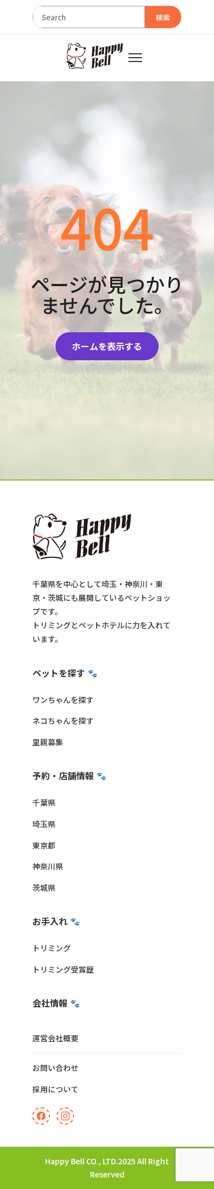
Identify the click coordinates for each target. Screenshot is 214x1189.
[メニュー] (135, 57)
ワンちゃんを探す (63, 699)
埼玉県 (43, 823)
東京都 (43, 845)
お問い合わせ (55, 1067)
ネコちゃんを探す (63, 720)
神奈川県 (47, 866)
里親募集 (47, 741)
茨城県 (43, 887)
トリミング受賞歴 (63, 969)
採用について (55, 1089)
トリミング (51, 947)
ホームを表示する (107, 346)
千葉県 (43, 802)
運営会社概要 (55, 1037)
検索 (163, 17)
